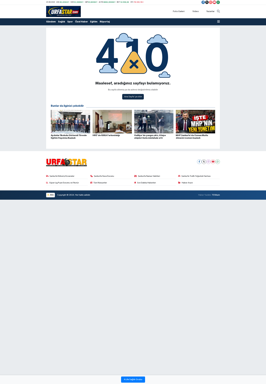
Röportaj (105, 21)
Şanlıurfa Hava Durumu (104, 176)
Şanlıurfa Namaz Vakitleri (149, 176)
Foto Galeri (179, 11)
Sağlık (61, 21)
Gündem (51, 21)
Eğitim (93, 21)
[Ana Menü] (218, 22)
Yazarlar (210, 11)
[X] (204, 161)
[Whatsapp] (217, 161)
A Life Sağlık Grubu (133, 379)
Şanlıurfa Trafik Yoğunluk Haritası (196, 176)
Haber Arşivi (187, 183)
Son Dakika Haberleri (146, 183)
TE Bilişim (216, 195)
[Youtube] (213, 161)
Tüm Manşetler (100, 183)
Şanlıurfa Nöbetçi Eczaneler (62, 176)
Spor (70, 21)
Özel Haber (81, 21)
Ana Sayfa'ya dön (133, 96)
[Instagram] (208, 161)
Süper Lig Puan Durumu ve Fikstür (64, 183)
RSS (52, 195)
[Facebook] (199, 161)
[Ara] (218, 11)
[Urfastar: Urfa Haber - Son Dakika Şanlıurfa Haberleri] (63, 11)
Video (195, 11)
